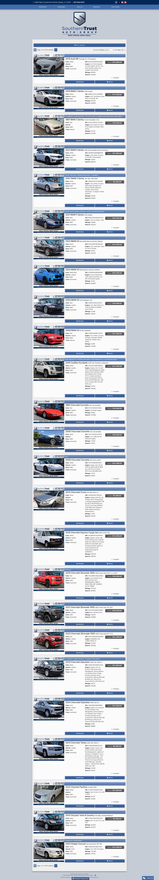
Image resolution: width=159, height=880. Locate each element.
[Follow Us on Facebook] (116, 2)
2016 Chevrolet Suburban (84, 662)
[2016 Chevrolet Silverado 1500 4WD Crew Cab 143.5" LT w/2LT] (49, 579)
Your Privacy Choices (88, 875)
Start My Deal (80, 82)
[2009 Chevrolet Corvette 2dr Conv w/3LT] (49, 466)
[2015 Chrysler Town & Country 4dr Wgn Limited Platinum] (49, 822)
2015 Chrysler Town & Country (89, 815)
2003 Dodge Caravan (84, 844)
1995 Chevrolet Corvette (83, 405)
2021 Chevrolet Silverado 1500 (89, 607)
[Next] (55, 49)
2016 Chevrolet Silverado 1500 (92, 573)
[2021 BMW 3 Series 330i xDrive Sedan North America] (49, 156)
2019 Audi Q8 (81, 59)
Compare (116, 77)
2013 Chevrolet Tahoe (82, 743)
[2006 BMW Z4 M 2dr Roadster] (49, 337)
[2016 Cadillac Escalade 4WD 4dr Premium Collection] (49, 369)
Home (71, 873)
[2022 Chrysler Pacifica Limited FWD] (49, 793)
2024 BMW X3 (83, 269)
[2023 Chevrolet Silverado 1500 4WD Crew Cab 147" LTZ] (49, 640)
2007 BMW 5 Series (82, 178)
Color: (67, 62)
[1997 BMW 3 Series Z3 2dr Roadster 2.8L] (49, 126)
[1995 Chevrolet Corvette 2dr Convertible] (49, 411)
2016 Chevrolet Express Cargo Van (88, 532)
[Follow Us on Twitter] (119, 2)
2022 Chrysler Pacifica (81, 787)
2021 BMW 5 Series (79, 215)
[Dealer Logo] (79, 24)
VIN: (86, 62)
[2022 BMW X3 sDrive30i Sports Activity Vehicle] (49, 248)
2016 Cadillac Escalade (87, 363)
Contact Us (80, 873)
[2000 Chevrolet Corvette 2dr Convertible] (49, 438)
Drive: (67, 66)
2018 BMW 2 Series (79, 91)
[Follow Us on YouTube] (122, 2)
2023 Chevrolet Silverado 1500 (89, 633)
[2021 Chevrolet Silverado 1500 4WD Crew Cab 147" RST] (49, 614)
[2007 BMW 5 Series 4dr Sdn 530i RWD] (49, 185)
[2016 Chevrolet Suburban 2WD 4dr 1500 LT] (49, 668)
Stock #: (87, 74)
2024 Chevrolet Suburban (82, 702)
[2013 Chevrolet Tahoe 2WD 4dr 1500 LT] (49, 749)
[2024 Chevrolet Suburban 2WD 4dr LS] (49, 709)
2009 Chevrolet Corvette (83, 460)
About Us (75, 873)
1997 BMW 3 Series (82, 119)
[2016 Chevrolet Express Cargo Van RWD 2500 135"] (49, 539)
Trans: (68, 68)
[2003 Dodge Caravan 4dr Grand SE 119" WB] (49, 850)
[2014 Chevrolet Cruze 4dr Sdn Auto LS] (49, 499)
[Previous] (35, 49)
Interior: (68, 64)
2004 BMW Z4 (79, 300)
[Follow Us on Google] (125, 2)
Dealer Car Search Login (68, 875)
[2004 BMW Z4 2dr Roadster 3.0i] (49, 306)
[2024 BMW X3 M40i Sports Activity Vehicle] (49, 276)
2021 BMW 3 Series (87, 150)
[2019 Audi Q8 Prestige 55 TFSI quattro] (49, 65)
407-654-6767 (79, 2)
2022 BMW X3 (84, 241)
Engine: (87, 64)
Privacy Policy (86, 873)
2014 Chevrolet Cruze (82, 492)
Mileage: (88, 72)
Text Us (110, 82)
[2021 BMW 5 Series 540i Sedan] (49, 221)
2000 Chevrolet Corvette (83, 431)
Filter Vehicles (80, 45)
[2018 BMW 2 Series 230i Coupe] (49, 98)
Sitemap (82, 875)
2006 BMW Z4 (78, 330)
